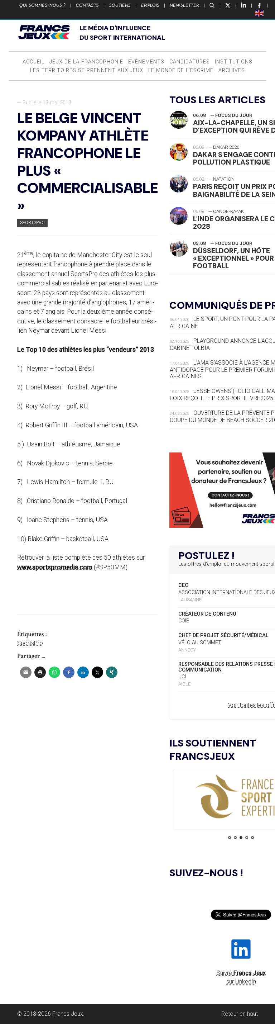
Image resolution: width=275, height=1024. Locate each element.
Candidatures (189, 62)
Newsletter (184, 5)
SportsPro (32, 222)
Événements (146, 62)
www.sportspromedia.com (54, 567)
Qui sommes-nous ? (42, 5)
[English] (259, 13)
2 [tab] (235, 837)
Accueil (33, 62)
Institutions (233, 62)
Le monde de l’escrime (180, 70)
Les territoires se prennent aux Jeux (86, 70)
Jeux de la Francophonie (86, 62)
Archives (231, 70)
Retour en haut (239, 1013)
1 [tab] (229, 837)
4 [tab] (246, 837)
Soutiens (120, 5)
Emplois (150, 5)
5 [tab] (252, 837)
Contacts (87, 5)
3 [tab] (241, 837)
